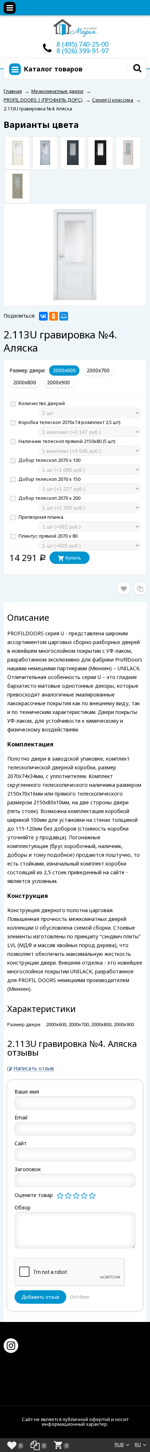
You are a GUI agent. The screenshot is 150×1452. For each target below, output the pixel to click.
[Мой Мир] (63, 316)
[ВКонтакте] (43, 316)
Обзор (23, 1207)
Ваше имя (27, 1091)
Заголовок (28, 1169)
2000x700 (98, 370)
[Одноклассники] (53, 316)
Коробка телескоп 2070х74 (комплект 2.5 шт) (69, 422)
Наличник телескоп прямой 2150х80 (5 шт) (66, 441)
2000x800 (24, 382)
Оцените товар (34, 1195)
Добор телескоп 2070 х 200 (48, 498)
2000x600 (64, 370)
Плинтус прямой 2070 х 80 (47, 536)
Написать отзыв (33, 1068)
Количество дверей (41, 403)
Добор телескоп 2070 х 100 (48, 460)
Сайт (21, 1143)
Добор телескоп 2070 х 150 (48, 479)
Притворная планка (40, 517)
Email (21, 1117)
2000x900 (58, 382)
